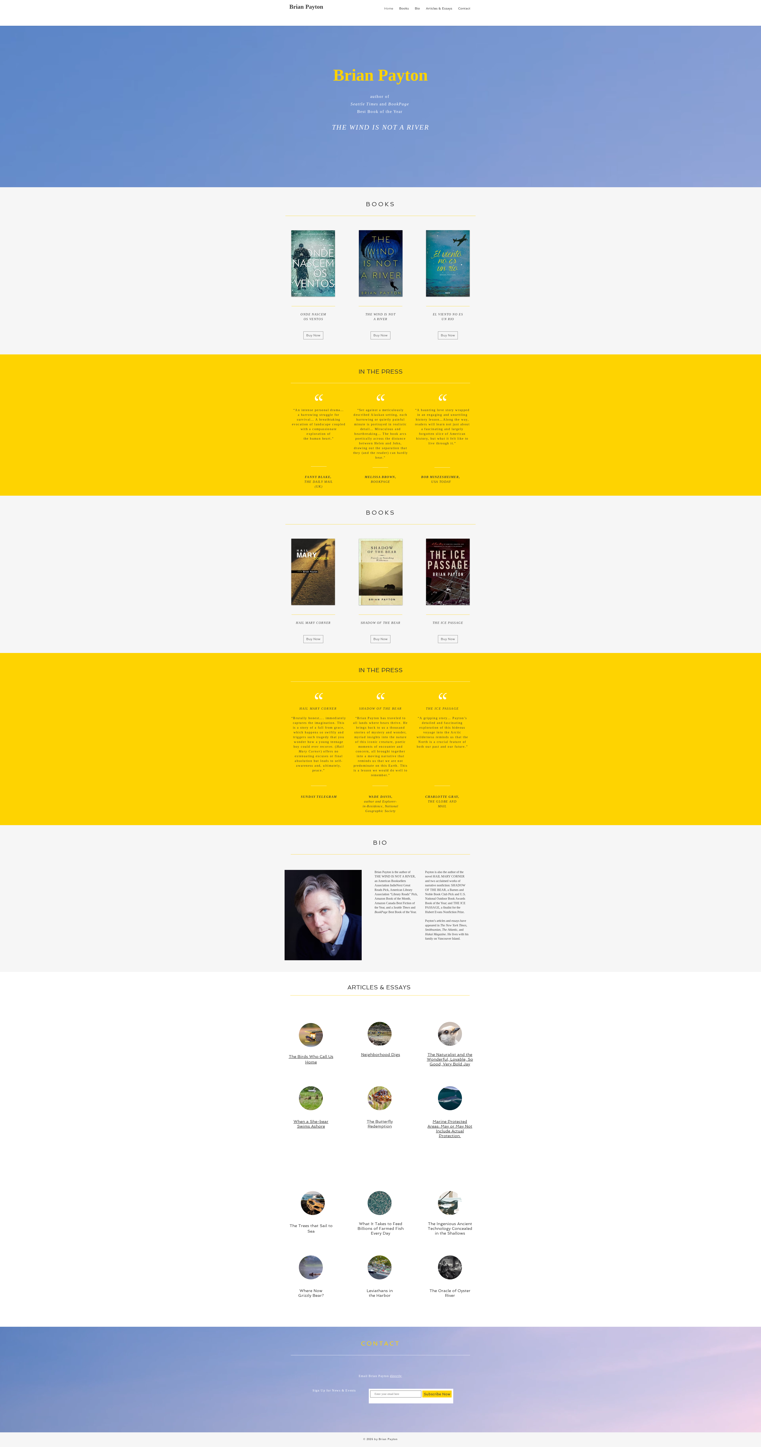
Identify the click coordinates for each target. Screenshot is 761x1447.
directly (396, 1376)
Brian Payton (306, 6)
